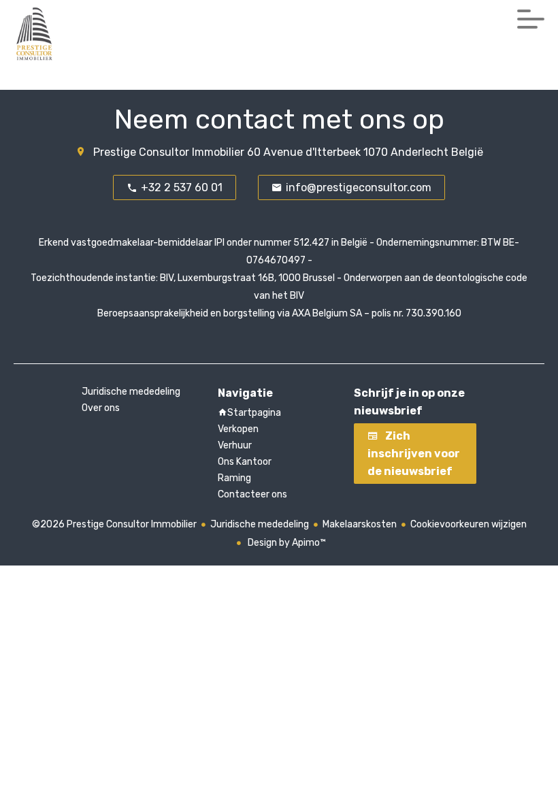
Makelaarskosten (360, 524)
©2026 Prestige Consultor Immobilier (114, 524)
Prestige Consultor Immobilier (168, 152)
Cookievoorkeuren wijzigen (468, 524)
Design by (286, 542)
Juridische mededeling (259, 524)
